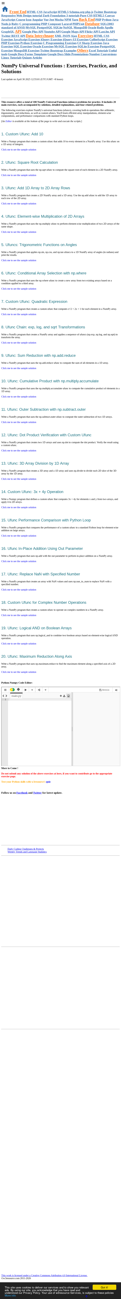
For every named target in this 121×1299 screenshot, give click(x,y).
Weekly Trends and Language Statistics (27, 851)
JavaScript (50, 12)
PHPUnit (78, 24)
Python (107, 19)
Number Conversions (103, 54)
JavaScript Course (13, 19)
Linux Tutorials (11, 57)
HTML (31, 12)
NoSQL (68, 27)
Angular (37, 19)
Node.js (6, 24)
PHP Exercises (10, 43)
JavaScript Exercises (27, 39)
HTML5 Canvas (104, 15)
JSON (66, 36)
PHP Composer (51, 24)
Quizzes (27, 57)
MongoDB (80, 27)
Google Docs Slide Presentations (68, 54)
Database (92, 24)
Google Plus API (32, 31)
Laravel (67, 24)
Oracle (92, 27)
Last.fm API (107, 31)
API (18, 31)
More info (10, 1295)
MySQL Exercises (65, 46)
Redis (100, 27)
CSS (40, 12)
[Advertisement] (38, 89)
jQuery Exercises (51, 39)
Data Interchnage (40, 36)
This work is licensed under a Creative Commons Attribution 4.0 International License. (44, 1275)
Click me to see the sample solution (18, 149)
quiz (48, 781)
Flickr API (91, 31)
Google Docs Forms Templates (27, 54)
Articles (37, 57)
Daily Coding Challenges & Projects (26, 849)
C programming (29, 24)
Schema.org (77, 12)
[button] (60, 3)
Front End (17, 12)
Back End (87, 19)
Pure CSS (86, 15)
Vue (46, 19)
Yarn (75, 19)
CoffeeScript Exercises (103, 39)
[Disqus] (60, 987)
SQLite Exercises (88, 46)
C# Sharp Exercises (89, 43)
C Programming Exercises (60, 43)
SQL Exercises (23, 46)
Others (82, 50)
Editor (9, 121)
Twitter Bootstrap (105, 12)
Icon (29, 19)
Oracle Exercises (43, 46)
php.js (89, 12)
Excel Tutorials (98, 50)
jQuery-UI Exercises (76, 39)
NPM (67, 19)
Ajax (74, 36)
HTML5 (63, 12)
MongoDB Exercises (27, 50)
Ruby (15, 24)
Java (115, 19)
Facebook (22, 792)
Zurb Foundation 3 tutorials (61, 15)
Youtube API (52, 31)
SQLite (57, 27)
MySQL (31, 27)
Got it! (104, 1287)
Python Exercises (31, 43)
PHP (98, 19)
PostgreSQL (45, 27)
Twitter (37, 792)
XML (58, 36)
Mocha (59, 19)
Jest (51, 19)
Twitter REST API (13, 36)
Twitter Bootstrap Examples (58, 50)
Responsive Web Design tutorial (21, 15)
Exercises (85, 36)
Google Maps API (72, 31)
